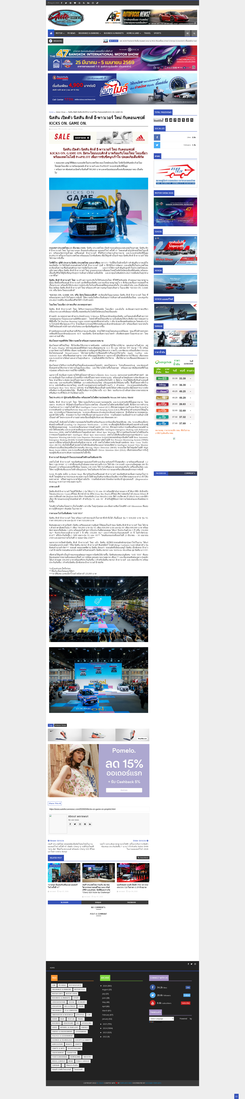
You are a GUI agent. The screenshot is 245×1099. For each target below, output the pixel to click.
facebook (131, 902)
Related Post (56, 858)
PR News (71, 33)
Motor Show (60, 112)
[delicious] (97, 3)
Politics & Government (62, 1036)
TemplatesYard (126, 1083)
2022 (105, 1036)
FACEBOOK (161, 473)
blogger (64, 902)
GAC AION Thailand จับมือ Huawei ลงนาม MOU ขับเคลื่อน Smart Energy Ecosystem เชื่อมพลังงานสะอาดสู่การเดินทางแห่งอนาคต (127, 41)
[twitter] (66, 3)
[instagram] (93, 3)
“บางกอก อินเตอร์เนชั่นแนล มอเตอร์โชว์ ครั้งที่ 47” (62, 886)
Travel (147, 33)
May (104, 1002)
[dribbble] (79, 3)
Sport (76, 998)
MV (78, 1023)
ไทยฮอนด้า (78, 1070)
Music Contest (58, 1061)
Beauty (69, 1044)
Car (191, 41)
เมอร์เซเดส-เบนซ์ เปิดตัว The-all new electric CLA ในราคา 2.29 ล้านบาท (132, 886)
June (104, 998)
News (71, 1061)
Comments (190, 473)
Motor (59, 33)
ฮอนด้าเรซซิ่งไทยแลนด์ (61, 1070)
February (106, 1015)
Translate (158, 1022)
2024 (105, 1028)
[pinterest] (70, 3)
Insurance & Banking (88, 33)
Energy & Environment (62, 1032)
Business (56, 1023)
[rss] (84, 3)
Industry (87, 1057)
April (104, 1006)
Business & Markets (114, 33)
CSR (89, 1015)
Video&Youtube (59, 1002)
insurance (57, 1011)
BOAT (62, 1019)
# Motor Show (60, 725)
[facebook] (61, 3)
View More (144, 857)
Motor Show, (78, 129)
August (105, 989)
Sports (157, 33)
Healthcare (68, 1023)
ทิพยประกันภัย (72, 1065)
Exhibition (71, 1053)
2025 (105, 1024)
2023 (105, 1032)
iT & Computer (71, 1011)
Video (54, 1027)
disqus (98, 902)
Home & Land (133, 33)
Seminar (56, 1065)
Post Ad (71, 1019)
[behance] (88, 3)
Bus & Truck (70, 1006)
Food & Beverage (59, 1057)
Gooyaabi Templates (153, 1083)
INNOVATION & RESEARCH (62, 1015)
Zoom (80, 1006)
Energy (84, 1027)
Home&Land (75, 1057)
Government (81, 1032)
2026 (105, 986)
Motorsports (75, 985)
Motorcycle (79, 989)
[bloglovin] (75, 3)
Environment (58, 1053)
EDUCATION (56, 1006)
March (105, 1010)
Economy (82, 1002)
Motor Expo (57, 994)
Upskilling (86, 1023)
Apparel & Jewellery (69, 1027)
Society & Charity (83, 1040)
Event (54, 1019)
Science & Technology (62, 1040)
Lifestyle (80, 1015)
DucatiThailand (74, 1048)
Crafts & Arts (58, 1048)
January (105, 1019)
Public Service (82, 1061)
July (104, 993)
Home (51, 112)
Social (72, 1002)
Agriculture (57, 1044)
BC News (100, 1083)
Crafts (78, 1044)
